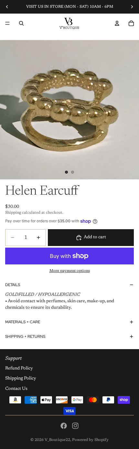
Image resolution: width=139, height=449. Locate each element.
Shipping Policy (20, 378)
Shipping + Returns (25, 336)
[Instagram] (75, 426)
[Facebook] (64, 426)
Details (12, 284)
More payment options (69, 271)
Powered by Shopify (90, 440)
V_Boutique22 (57, 440)
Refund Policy (19, 368)
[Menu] (7, 23)
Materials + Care (22, 322)
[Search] (21, 23)
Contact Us (16, 389)
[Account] (117, 23)
